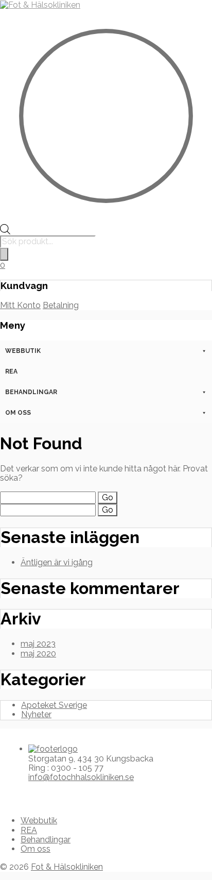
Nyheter (36, 714)
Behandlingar (31, 392)
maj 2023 (38, 644)
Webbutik (23, 350)
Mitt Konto (20, 305)
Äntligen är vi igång (57, 562)
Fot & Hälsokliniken (67, 867)
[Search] (4, 254)
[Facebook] (11, 795)
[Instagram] (19, 795)
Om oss (18, 412)
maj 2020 (38, 653)
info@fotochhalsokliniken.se (81, 777)
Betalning (61, 305)
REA (11, 371)
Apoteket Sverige (54, 705)
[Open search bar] (5, 231)
